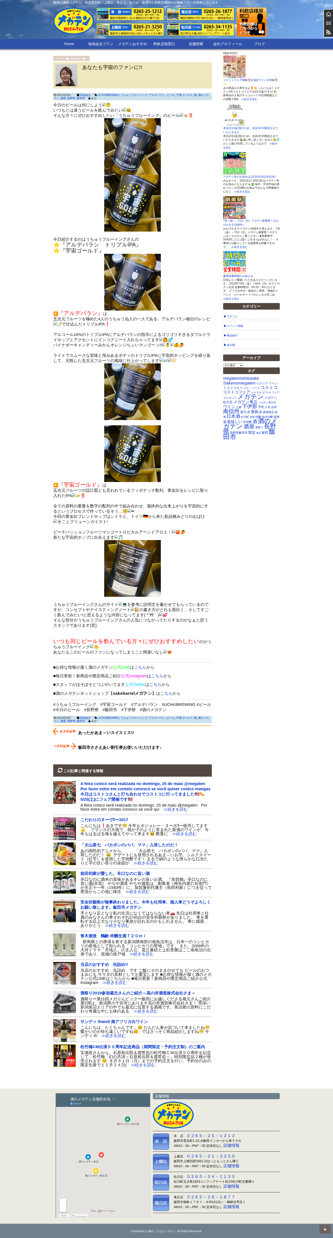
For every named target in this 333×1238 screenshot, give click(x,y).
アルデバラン (157, 95)
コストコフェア (236, 392)
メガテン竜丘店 (267, 402)
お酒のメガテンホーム (328, 14)
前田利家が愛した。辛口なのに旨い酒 (115, 873)
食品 (258, 432)
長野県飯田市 (239, 432)
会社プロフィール (227, 44)
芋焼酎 (247, 422)
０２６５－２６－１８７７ (210, 1197)
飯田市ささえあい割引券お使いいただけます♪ (120, 747)
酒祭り (259, 427)
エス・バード (252, 388)
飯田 (265, 432)
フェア (275, 392)
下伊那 (249, 406)
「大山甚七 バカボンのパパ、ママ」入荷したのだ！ (129, 845)
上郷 (238, 407)
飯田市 (81, 98)
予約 (261, 407)
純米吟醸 (267, 416)
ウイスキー (235, 388)
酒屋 (63, 98)
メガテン (250, 396)
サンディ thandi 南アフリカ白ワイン (114, 1021)
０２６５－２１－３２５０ (210, 1156)
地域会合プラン (100, 44)
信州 (274, 407)
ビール (171, 95)
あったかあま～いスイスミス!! (106, 732)
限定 (252, 432)
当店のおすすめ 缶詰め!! (104, 964)
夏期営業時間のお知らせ (238, 276)
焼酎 (258, 416)
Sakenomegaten (239, 382)
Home (69, 44)
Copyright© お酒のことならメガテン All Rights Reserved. (166, 1231)
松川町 (245, 417)
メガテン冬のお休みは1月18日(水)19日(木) (249, 176)
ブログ (259, 44)
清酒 (252, 417)
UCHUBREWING (108, 95)
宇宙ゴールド (184, 95)
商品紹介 (85, 95)
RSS (328, 32)
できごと (232, 316)
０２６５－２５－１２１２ (210, 1135)
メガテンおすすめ (132, 44)
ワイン (229, 406)
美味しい (234, 422)
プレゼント (230, 397)
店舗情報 (196, 44)
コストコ (269, 387)
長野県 (71, 98)
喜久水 (245, 412)
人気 (268, 407)
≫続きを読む (173, 809)
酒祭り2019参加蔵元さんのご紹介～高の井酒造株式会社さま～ (137, 993)
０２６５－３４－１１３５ (210, 1176)
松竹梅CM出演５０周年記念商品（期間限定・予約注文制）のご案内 (142, 1047)
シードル (256, 392)
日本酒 (233, 416)
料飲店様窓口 (164, 44)
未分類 (231, 345)
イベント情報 (235, 326)
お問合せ (328, 23)
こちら (140, 667)
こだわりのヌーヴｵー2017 (104, 819)
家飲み (257, 412)
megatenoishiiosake (241, 378)
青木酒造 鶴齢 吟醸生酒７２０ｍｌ (113, 936)
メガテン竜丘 (245, 401)
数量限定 (268, 412)
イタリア (262, 383)
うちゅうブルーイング (134, 95)
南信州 (231, 411)
